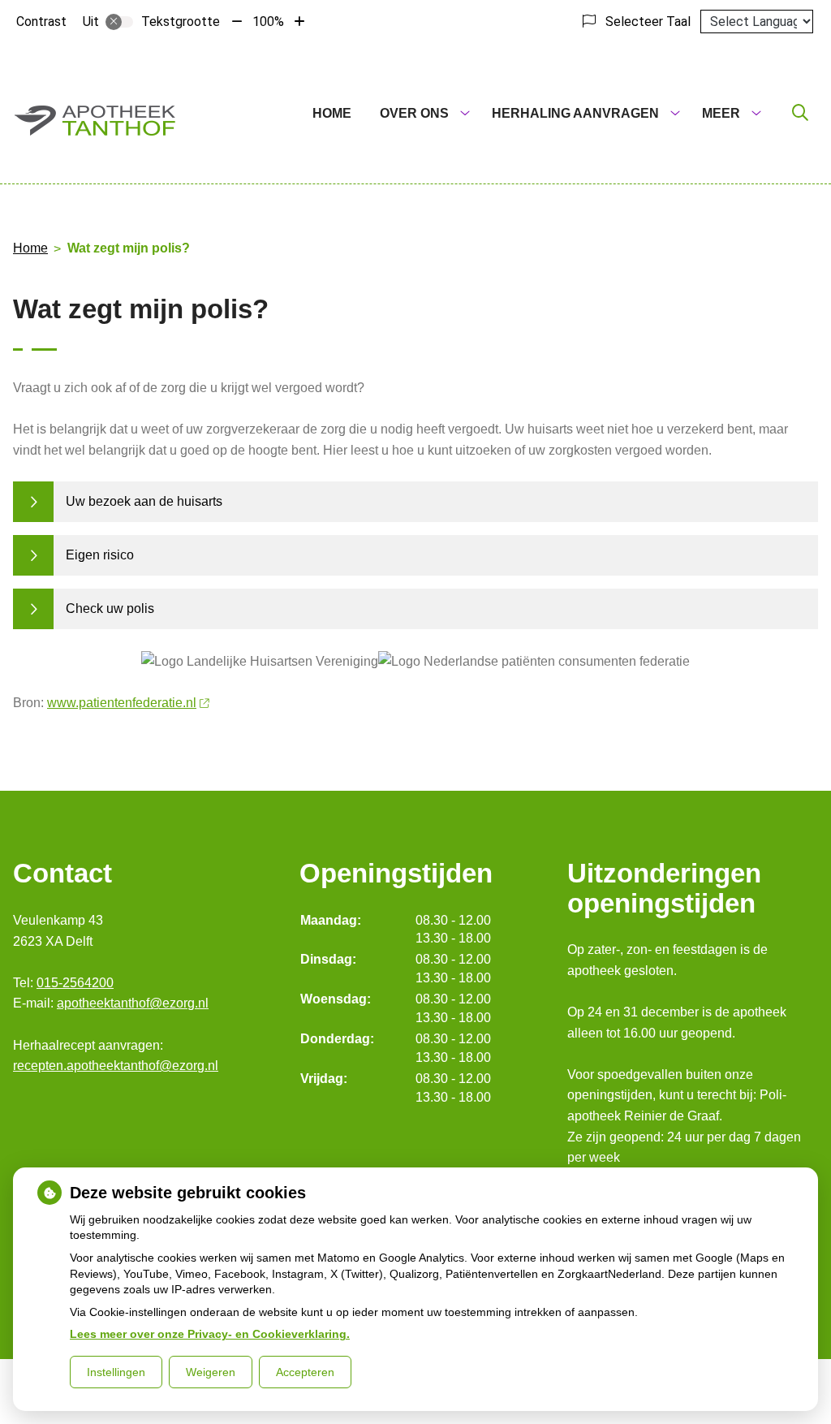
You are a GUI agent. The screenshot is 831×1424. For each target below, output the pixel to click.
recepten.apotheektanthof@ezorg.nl (115, 1065)
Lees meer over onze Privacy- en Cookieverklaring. (210, 1333)
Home (331, 113)
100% (268, 21)
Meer (721, 113)
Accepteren (305, 1372)
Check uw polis (110, 608)
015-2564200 (75, 983)
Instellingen (116, 1372)
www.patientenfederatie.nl (121, 703)
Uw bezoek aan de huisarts (144, 501)
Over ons (414, 113)
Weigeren (210, 1372)
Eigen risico (100, 555)
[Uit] (119, 22)
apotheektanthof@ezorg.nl (133, 1003)
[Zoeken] (800, 114)
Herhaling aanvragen (575, 113)
